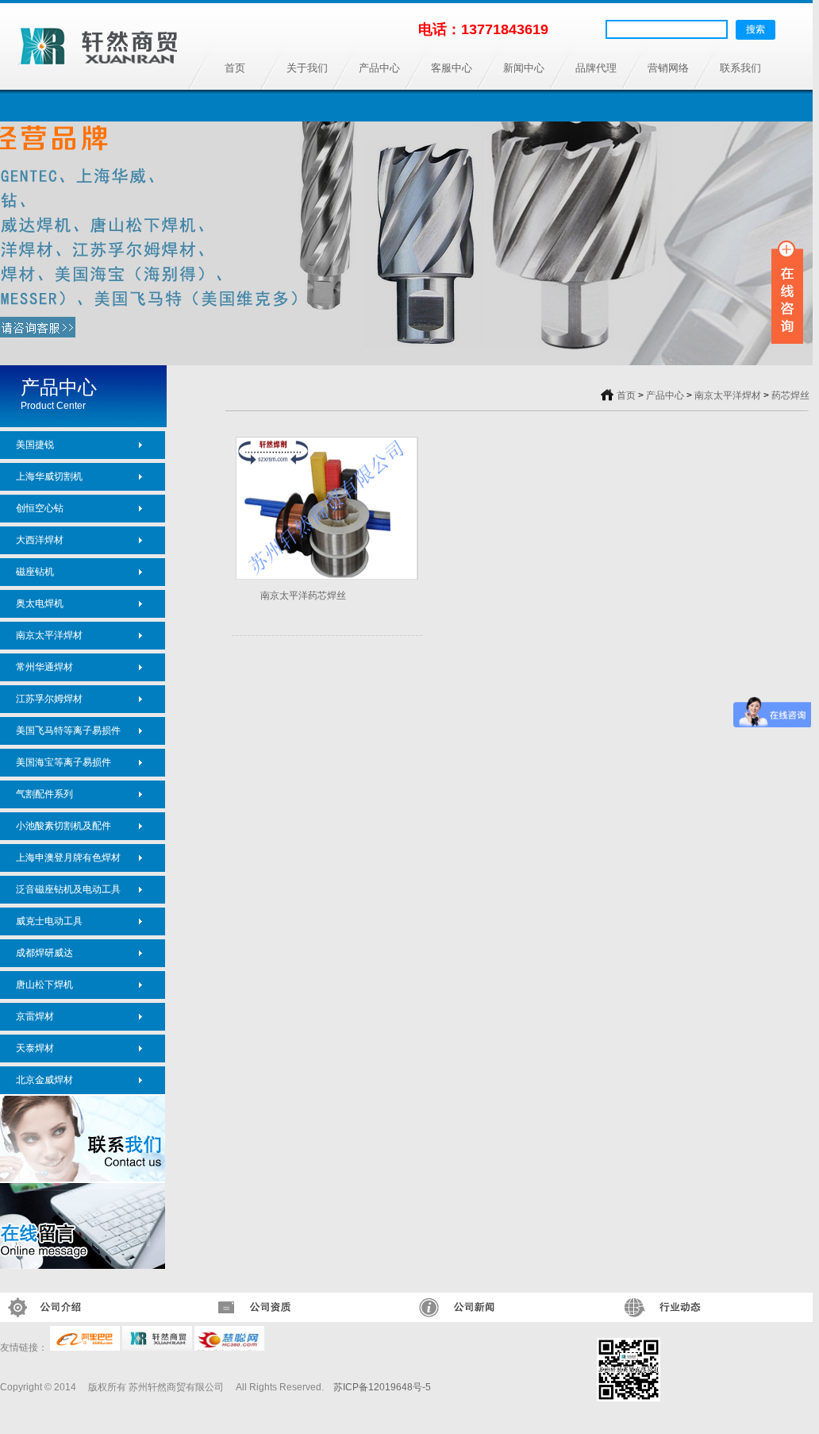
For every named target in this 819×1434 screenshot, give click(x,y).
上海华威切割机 (49, 476)
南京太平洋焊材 (49, 635)
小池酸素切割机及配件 (63, 825)
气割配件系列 (44, 794)
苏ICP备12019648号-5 (382, 1387)
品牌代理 (596, 68)
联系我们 (740, 68)
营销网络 (668, 68)
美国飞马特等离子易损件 (68, 730)
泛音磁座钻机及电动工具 (68, 889)
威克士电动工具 (49, 921)
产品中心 (379, 68)
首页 (235, 68)
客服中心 (451, 68)
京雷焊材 (35, 1016)
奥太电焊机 (39, 603)
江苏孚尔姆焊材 (49, 698)
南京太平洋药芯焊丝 (303, 595)
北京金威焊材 (44, 1079)
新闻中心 (523, 68)
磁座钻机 (35, 571)
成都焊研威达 (44, 952)
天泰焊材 (35, 1048)
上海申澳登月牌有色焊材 (68, 857)
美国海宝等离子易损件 (63, 762)
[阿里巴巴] (85, 1347)
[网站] (157, 1347)
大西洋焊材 (39, 539)
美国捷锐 (35, 444)
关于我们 (307, 68)
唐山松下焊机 (44, 984)
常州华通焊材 (44, 667)
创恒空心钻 (39, 508)
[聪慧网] (229, 1347)
